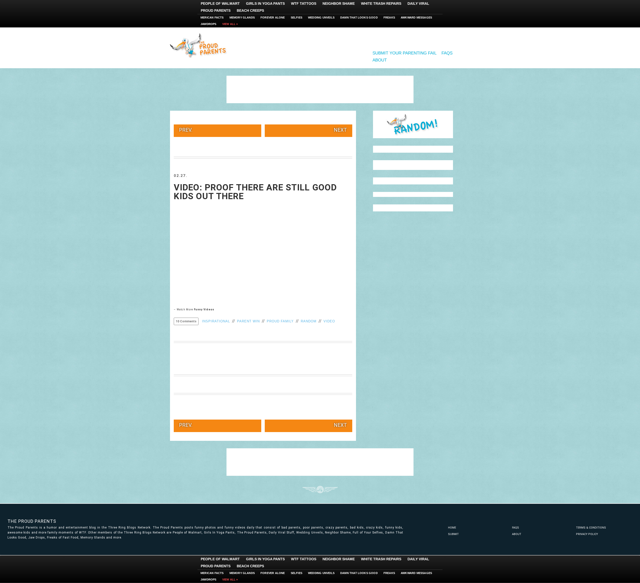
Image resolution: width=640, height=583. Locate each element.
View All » (230, 23)
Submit (453, 534)
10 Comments (186, 321)
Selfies (296, 17)
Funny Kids (200, 44)
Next (340, 130)
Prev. (185, 130)
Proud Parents (215, 10)
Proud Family (280, 321)
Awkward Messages (416, 17)
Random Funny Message (413, 124)
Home (452, 527)
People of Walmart (220, 3)
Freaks (389, 17)
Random (308, 321)
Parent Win (248, 321)
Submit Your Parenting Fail (404, 53)
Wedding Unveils (321, 17)
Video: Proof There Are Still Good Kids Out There (255, 191)
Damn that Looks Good (359, 17)
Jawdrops (208, 23)
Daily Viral (418, 3)
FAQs (447, 53)
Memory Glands (242, 17)
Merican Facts (212, 17)
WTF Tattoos (303, 3)
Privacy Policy (587, 534)
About (379, 60)
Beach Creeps (250, 10)
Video (329, 321)
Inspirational (216, 321)
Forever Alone (272, 17)
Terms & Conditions (591, 527)
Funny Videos (204, 309)
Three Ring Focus (320, 489)
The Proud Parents (32, 521)
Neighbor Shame (338, 3)
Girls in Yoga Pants (265, 3)
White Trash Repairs (381, 3)
